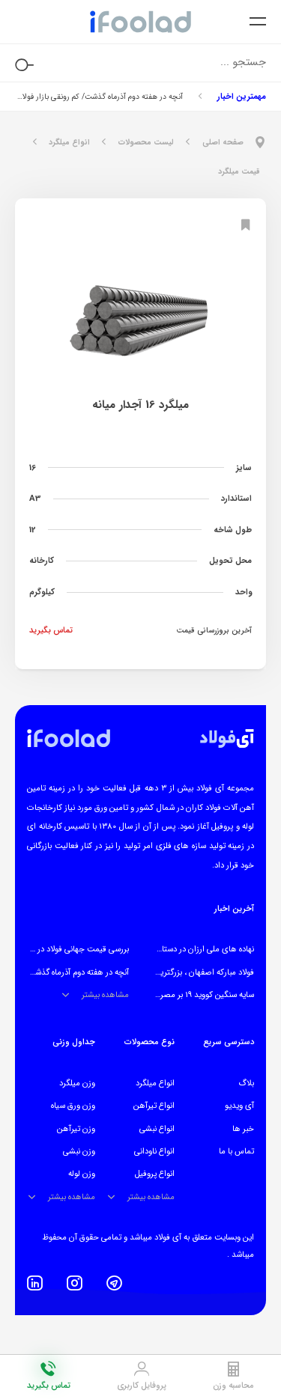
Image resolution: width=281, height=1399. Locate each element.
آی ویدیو (239, 1105)
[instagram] (74, 1283)
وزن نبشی (79, 1151)
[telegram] (114, 1283)
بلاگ (246, 1083)
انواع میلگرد (155, 1083)
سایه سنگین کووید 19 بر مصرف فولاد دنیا (187, 995)
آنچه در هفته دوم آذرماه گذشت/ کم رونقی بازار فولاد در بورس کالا (99, 97)
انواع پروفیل (155, 1173)
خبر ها (243, 1129)
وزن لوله (81, 1173)
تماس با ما (236, 1151)
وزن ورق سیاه (73, 1105)
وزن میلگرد (77, 1083)
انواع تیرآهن (154, 1105)
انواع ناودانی (154, 1151)
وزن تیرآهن (76, 1129)
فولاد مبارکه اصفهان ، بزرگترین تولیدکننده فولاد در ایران (164, 972)
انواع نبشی (157, 1129)
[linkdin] (35, 1283)
